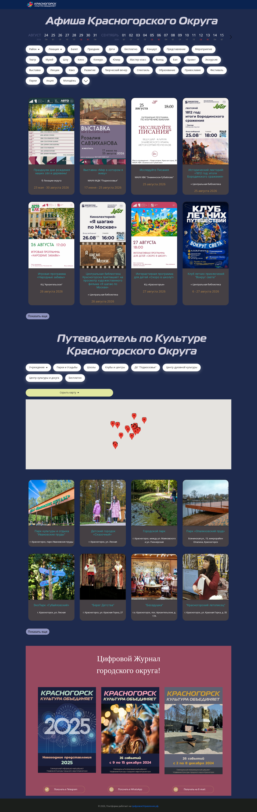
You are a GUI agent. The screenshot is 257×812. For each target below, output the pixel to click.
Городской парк (154, 531)
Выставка (35, 70)
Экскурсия (211, 59)
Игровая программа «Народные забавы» (51, 275)
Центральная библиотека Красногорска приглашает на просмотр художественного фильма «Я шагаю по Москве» (103, 280)
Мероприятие (203, 49)
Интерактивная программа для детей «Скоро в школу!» (154, 275)
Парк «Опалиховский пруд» (205, 531)
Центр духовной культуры (181, 367)
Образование (167, 70)
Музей (49, 59)
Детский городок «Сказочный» (103, 532)
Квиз (72, 70)
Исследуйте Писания (154, 170)
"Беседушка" (154, 605)
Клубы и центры (115, 367)
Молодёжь (69, 80)
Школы (91, 367)
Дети (112, 49)
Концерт (152, 49)
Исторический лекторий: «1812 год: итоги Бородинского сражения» (205, 173)
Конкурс (98, 59)
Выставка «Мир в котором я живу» (103, 171)
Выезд (159, 59)
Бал (175, 59)
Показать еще (37, 316)
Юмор (116, 59)
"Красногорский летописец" (205, 605)
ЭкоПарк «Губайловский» (51, 605)
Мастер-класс (138, 59)
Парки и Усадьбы (67, 367)
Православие (193, 70)
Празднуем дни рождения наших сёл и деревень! (52, 171)
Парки (33, 80)
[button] (135, 432)
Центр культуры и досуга (44, 377)
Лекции (54, 70)
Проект (191, 59)
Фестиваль (216, 70)
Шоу (65, 59)
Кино (81, 59)
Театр (32, 59)
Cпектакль (143, 70)
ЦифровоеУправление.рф (145, 806)
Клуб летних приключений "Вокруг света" (206, 275)
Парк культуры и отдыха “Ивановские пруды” (52, 532)
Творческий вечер (116, 70)
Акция (50, 80)
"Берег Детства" (103, 605)
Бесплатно (130, 49)
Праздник (93, 49)
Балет (74, 49)
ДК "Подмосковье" (145, 367)
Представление (176, 49)
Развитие (89, 70)
